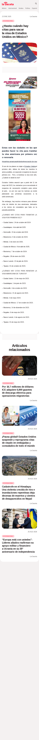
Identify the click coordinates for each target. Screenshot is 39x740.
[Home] (8, 3)
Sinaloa (21, 8)
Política (27, 8)
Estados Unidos (30, 166)
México (4, 8)
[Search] (36, 3)
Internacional (12, 8)
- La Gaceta (33, 16)
